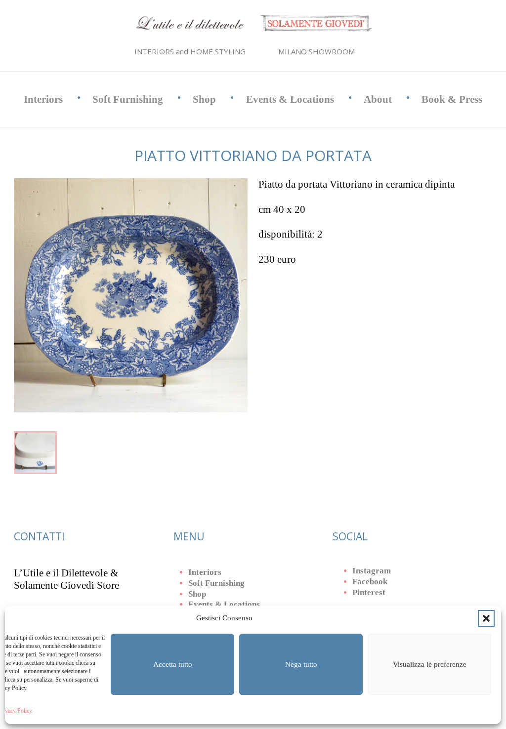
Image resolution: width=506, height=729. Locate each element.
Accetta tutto (172, 664)
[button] (486, 618)
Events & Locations (290, 99)
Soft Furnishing (127, 99)
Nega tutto (301, 664)
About (378, 99)
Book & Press (452, 99)
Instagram (371, 570)
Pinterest (368, 592)
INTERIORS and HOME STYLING (190, 51)
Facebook (369, 581)
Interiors (43, 99)
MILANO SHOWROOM (316, 51)
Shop (204, 99)
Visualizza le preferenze (429, 664)
